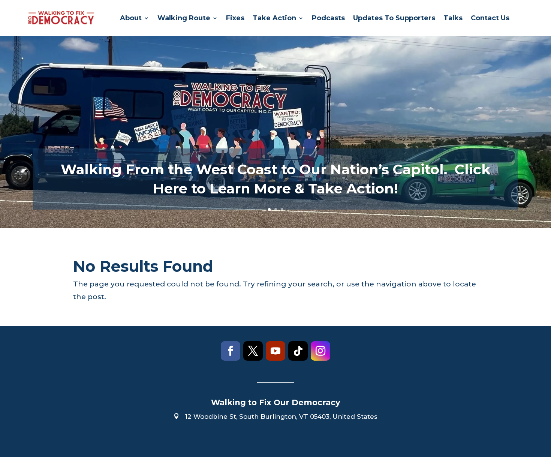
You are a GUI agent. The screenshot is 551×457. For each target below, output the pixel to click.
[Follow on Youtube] (275, 351)
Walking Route (183, 18)
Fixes (235, 18)
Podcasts (328, 18)
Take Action (274, 18)
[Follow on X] (253, 351)
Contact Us (490, 18)
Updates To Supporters (394, 18)
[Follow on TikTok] (298, 351)
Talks (453, 18)
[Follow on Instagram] (320, 351)
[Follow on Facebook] (230, 351)
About (131, 18)
